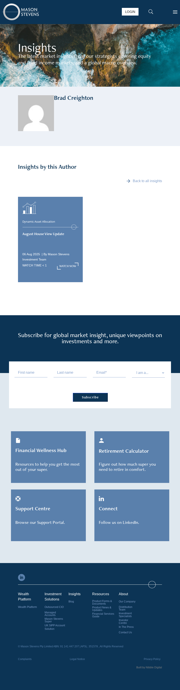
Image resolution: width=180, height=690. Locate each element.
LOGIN (130, 11)
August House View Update (43, 233)
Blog (71, 601)
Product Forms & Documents (102, 602)
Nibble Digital (154, 667)
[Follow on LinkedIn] (21, 577)
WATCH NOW (67, 266)
